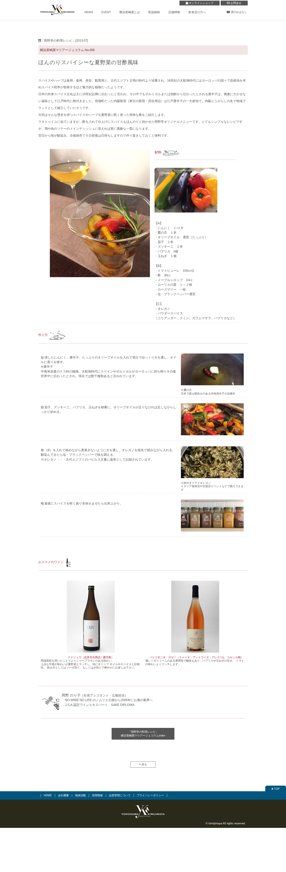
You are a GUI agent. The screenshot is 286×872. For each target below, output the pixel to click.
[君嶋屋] (143, 818)
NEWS (88, 12)
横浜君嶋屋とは (129, 12)
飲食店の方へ (197, 12)
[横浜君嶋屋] (57, 17)
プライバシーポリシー (150, 795)
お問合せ (235, 3)
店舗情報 (174, 12)
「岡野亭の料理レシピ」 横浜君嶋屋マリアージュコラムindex (143, 733)
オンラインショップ (200, 3)
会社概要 (63, 795)
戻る (144, 764)
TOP (276, 788)
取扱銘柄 (154, 12)
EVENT (106, 12)
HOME (48, 795)
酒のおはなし (238, 12)
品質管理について (120, 795)
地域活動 (80, 795)
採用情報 (97, 795)
